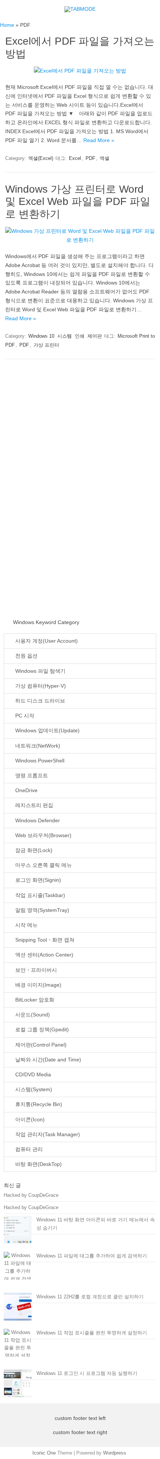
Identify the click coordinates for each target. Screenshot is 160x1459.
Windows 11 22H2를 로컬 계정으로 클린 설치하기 (90, 1296)
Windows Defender (37, 820)
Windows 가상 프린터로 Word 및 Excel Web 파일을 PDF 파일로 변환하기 (77, 201)
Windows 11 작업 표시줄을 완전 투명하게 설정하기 (91, 1333)
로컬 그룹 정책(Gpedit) (41, 1029)
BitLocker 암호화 (34, 1000)
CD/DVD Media (32, 1074)
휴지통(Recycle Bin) (38, 1104)
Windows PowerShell (39, 761)
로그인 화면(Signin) (37, 880)
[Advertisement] (63, 491)
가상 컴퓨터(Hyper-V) (40, 686)
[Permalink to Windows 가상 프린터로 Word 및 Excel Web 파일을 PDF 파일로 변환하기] (80, 240)
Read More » (98, 140)
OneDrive (26, 790)
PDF (90, 158)
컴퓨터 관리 (28, 1149)
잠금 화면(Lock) (33, 850)
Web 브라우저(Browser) (42, 835)
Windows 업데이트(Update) (47, 730)
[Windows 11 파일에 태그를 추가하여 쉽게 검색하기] (18, 1271)
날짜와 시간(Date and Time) (47, 1060)
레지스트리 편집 (33, 805)
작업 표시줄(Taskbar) (39, 895)
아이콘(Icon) (29, 1119)
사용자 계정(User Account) (46, 641)
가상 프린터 (46, 345)
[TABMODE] (80, 9)
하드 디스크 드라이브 (39, 701)
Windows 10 (41, 336)
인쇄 (79, 336)
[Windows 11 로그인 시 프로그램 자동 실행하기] (18, 1386)
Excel (75, 158)
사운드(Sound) (32, 1015)
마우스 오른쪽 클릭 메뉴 (43, 865)
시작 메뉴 (26, 925)
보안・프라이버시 (35, 970)
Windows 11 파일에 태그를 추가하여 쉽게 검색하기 (91, 1256)
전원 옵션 (26, 656)
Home (7, 25)
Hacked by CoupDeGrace (31, 1195)
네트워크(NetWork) (37, 746)
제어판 (94, 336)
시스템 (64, 336)
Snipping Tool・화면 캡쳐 (44, 940)
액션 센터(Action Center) (43, 955)
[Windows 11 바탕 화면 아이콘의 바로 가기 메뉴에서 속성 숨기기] (18, 1233)
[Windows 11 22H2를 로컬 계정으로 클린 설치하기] (18, 1310)
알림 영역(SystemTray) (41, 910)
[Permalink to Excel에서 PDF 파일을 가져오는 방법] (80, 71)
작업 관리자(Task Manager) (47, 1134)
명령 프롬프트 (31, 775)
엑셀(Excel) (40, 158)
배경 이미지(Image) (37, 985)
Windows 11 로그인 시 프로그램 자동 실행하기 (86, 1373)
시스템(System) (33, 1089)
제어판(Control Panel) (40, 1045)
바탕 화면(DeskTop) (38, 1164)
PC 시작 (24, 716)
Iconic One (44, 1453)
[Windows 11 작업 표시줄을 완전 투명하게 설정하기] (18, 1348)
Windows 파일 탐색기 (39, 671)
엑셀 (104, 158)
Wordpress (114, 1453)
